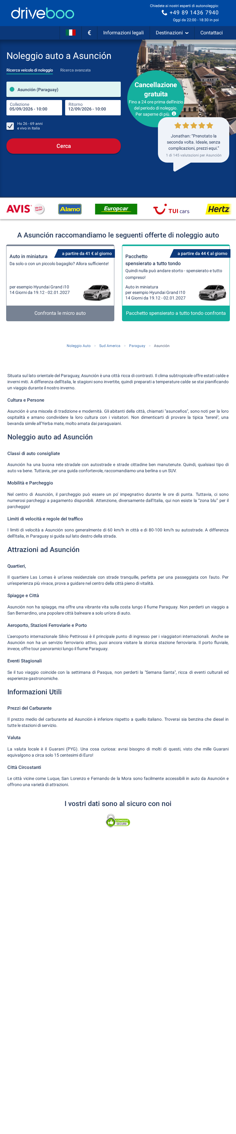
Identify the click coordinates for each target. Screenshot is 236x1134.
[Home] (42, 13)
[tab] (29, 68)
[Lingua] (70, 32)
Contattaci (211, 33)
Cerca (64, 146)
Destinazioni (169, 33)
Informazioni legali (123, 33)
